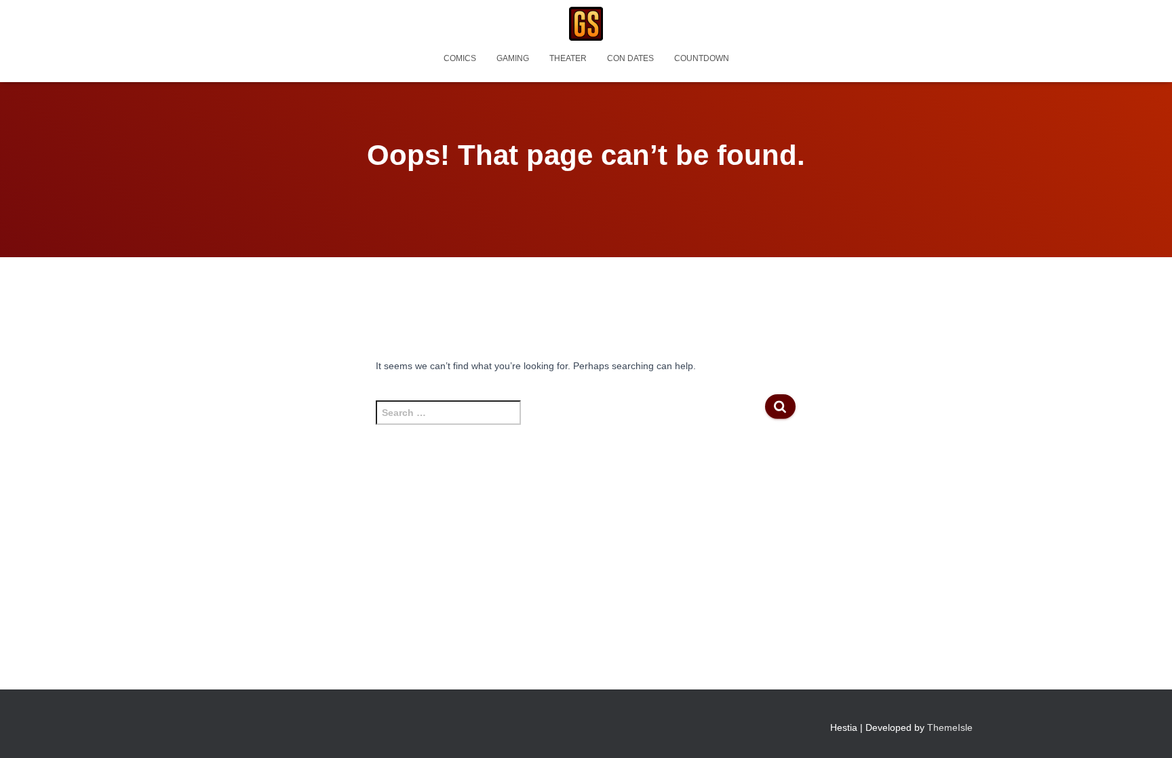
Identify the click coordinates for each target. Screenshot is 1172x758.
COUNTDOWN (701, 58)
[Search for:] (570, 419)
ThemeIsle (950, 727)
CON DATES (630, 58)
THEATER (568, 58)
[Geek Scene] (586, 24)
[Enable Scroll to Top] (1145, 731)
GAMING (512, 58)
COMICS (460, 58)
